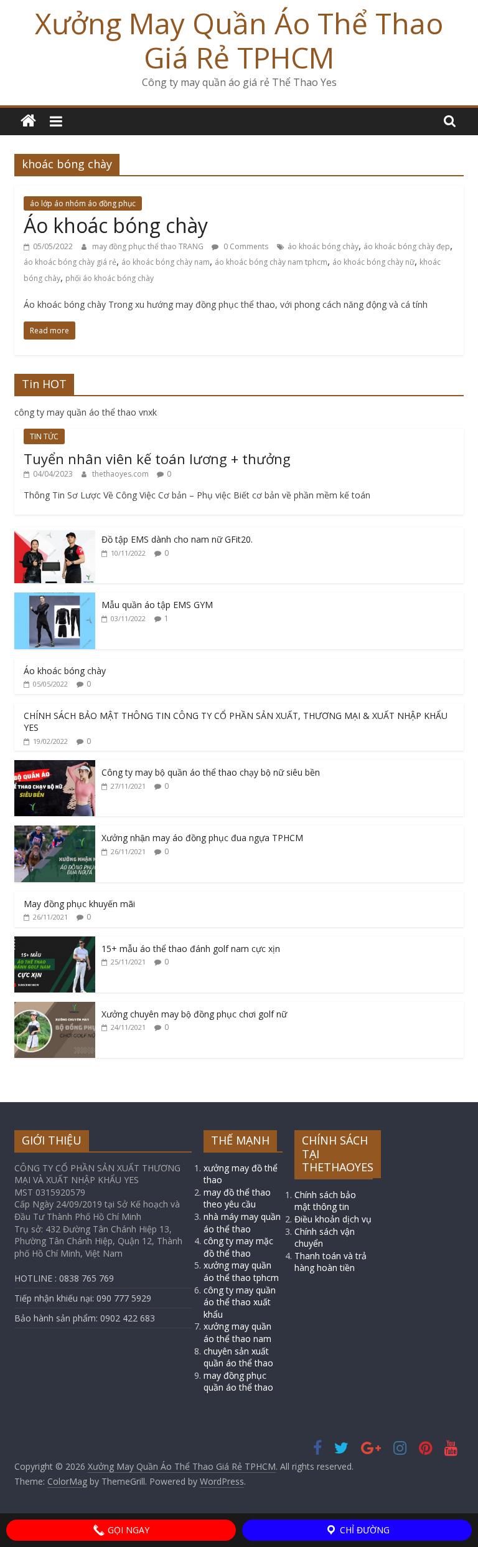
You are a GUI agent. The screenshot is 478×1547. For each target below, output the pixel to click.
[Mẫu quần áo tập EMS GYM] (54, 599)
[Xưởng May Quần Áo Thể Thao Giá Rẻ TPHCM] (28, 121)
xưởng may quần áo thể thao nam (237, 1332)
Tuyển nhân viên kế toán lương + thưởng (157, 458)
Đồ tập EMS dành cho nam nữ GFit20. (177, 539)
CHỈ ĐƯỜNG (363, 1530)
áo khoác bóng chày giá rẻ (70, 262)
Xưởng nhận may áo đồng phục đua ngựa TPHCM (202, 838)
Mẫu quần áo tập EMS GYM (157, 605)
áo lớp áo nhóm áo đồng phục (83, 203)
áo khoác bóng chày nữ (373, 262)
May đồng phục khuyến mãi (79, 904)
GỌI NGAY (127, 1530)
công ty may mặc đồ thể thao (238, 1247)
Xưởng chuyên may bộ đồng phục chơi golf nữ (194, 1014)
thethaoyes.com (121, 474)
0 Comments (245, 246)
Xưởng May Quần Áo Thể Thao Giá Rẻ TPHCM (239, 40)
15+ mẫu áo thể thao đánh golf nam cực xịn (190, 948)
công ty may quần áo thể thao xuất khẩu (240, 1302)
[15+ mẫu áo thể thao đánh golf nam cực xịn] (54, 943)
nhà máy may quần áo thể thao (242, 1223)
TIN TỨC (44, 436)
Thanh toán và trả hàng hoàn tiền (330, 1262)
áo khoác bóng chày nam (165, 262)
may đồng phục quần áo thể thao (238, 1381)
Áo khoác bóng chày (116, 225)
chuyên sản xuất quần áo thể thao (238, 1357)
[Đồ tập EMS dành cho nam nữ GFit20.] (54, 534)
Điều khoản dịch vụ (333, 1219)
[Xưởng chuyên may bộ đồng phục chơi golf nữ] (54, 1008)
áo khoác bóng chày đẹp (406, 246)
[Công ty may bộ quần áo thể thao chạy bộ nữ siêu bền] (54, 767)
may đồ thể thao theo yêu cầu (237, 1198)
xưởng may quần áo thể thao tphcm (241, 1271)
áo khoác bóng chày (323, 246)
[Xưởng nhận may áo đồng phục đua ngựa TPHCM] (54, 832)
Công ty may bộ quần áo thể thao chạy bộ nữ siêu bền (210, 772)
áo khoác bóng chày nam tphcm (271, 262)
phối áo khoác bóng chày (109, 278)
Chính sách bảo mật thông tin (325, 1201)
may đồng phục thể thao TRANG (148, 246)
